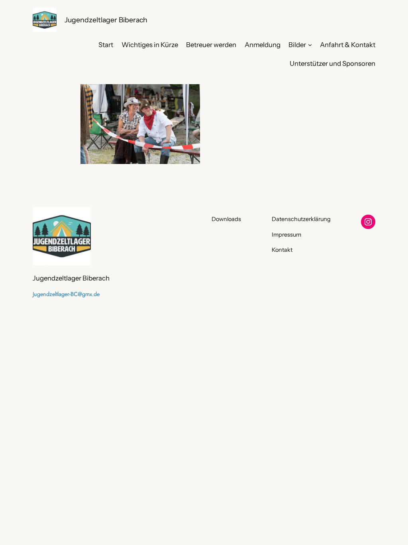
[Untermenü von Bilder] (310, 45)
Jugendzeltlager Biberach (106, 20)
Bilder (297, 45)
